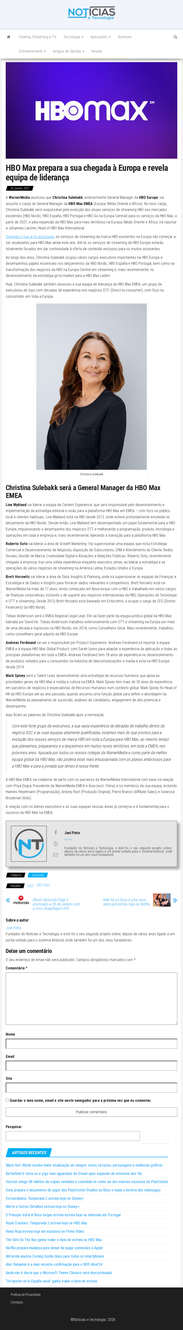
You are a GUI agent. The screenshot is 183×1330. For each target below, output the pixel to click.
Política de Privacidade (26, 1295)
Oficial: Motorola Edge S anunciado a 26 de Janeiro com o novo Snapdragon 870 (56, 904)
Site (9, 1078)
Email (10, 1056)
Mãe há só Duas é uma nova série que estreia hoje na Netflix (126, 902)
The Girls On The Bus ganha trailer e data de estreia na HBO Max (54, 1240)
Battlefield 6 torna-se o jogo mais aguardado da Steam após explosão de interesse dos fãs (74, 1173)
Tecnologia (72, 37)
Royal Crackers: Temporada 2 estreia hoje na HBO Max (46, 1223)
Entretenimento (31, 51)
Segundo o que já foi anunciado (30, 236)
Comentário (16, 968)
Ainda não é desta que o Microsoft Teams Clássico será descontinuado (59, 1273)
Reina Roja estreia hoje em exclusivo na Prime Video (45, 1231)
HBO (29, 886)
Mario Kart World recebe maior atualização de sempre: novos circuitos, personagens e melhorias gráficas (84, 1165)
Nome (10, 1034)
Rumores (125, 37)
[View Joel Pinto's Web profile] (55, 844)
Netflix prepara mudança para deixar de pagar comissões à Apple (54, 1248)
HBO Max (43, 885)
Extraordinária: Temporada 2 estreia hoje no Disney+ (45, 1198)
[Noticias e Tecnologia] (8, 37)
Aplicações (99, 37)
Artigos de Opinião (67, 51)
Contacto (17, 1302)
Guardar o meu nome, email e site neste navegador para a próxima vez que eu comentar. (80, 1100)
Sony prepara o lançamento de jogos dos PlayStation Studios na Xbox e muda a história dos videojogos (83, 1190)
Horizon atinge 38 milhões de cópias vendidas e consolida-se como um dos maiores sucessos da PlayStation (87, 1181)
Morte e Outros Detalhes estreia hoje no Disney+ (43, 1206)
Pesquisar (14, 1127)
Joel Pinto (13, 928)
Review (97, 51)
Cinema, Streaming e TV (37, 37)
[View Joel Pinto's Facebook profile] (55, 832)
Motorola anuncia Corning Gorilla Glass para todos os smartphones (55, 1256)
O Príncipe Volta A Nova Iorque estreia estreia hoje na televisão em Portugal (63, 1215)
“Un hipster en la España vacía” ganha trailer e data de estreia (51, 1281)
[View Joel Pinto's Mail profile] (55, 855)
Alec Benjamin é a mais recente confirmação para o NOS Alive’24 (54, 1264)
